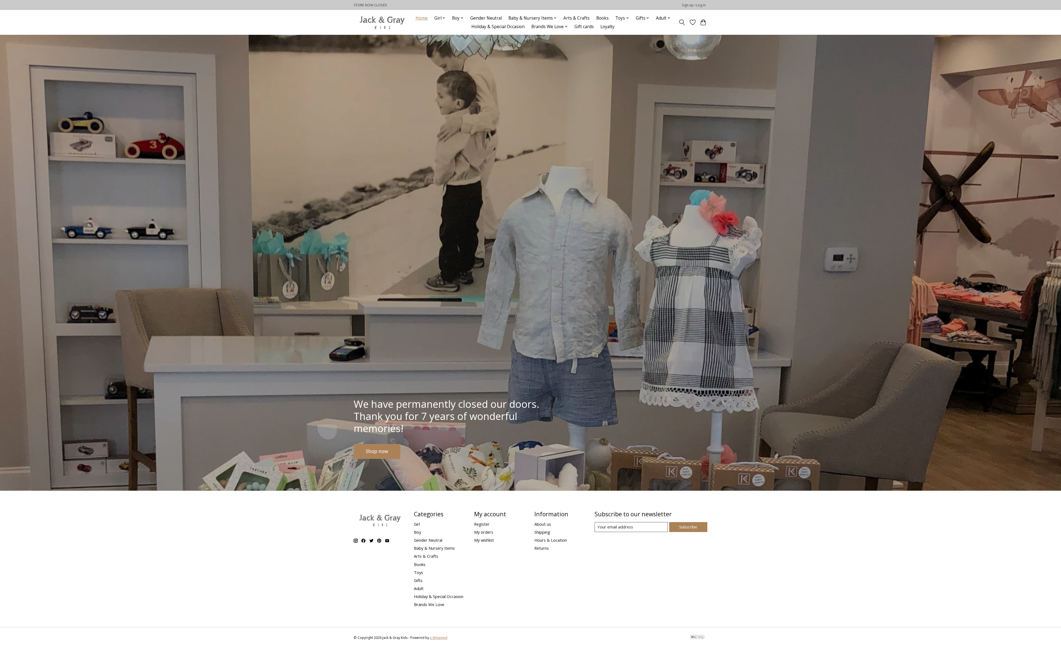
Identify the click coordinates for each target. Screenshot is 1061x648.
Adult (419, 588)
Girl (417, 524)
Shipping (542, 532)
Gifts (418, 580)
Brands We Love (429, 604)
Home (422, 18)
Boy (417, 532)
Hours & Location (550, 540)
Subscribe (688, 527)
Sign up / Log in (694, 5)
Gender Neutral (486, 18)
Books (602, 18)
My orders (483, 532)
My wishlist (484, 540)
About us (542, 524)
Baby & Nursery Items (434, 548)
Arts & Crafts (576, 18)
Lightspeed (438, 637)
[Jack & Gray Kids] (382, 22)
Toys (418, 572)
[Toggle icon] (682, 22)
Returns (541, 548)
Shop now (377, 451)
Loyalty (607, 27)
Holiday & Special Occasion (498, 27)
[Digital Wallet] (697, 637)
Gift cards (584, 27)
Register (482, 524)
